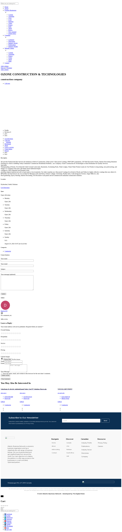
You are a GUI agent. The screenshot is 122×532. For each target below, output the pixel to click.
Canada (10, 15)
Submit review (5, 375)
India (9, 27)
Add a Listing (56, 449)
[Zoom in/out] (7, 505)
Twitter (8, 516)
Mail (7, 528)
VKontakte (9, 526)
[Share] (3, 505)
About (6, 8)
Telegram (9, 519)
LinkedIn (9, 523)
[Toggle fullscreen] (5, 505)
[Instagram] (19, 467)
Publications (12, 45)
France (10, 25)
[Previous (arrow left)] (1, 507)
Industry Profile (13, 46)
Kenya (10, 30)
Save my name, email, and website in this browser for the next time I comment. (26, 373)
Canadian (7, 35)
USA (10, 18)
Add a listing (4, 66)
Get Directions (5, 187)
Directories (11, 41)
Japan (10, 28)
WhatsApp (9, 517)
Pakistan (10, 21)
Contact (7, 63)
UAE (10, 20)
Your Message (5, 371)
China (10, 23)
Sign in (3, 68)
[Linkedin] (14, 467)
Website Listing (9, 48)
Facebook (9, 514)
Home (6, 7)
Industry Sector (13, 43)
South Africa (12, 33)
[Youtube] (24, 467)
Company (11, 40)
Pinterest (8, 521)
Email (2, 363)
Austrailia (11, 16)
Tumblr (8, 524)
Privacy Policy (102, 443)
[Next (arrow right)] (3, 507)
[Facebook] (8, 467)
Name (2, 361)
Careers (100, 446)
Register (9, 68)
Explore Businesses (10, 10)
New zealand (12, 32)
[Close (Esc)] (1, 505)
